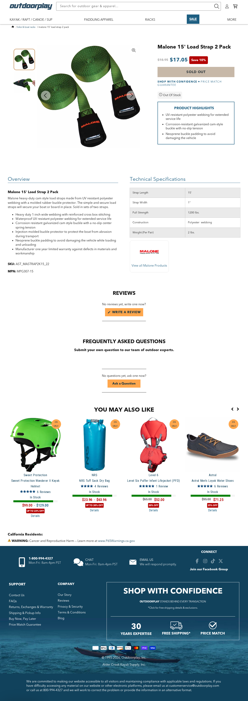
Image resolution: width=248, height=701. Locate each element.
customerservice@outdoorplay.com (194, 686)
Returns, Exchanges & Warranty (31, 607)
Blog (61, 618)
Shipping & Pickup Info (25, 613)
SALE (193, 19)
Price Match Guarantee (25, 625)
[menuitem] (33, 22)
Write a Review (127, 313)
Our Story (64, 595)
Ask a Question (126, 384)
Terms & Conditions (72, 612)
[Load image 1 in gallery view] (24, 59)
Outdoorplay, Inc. (133, 658)
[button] (235, 6)
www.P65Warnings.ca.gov (116, 541)
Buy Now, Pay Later (22, 619)
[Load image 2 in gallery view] (24, 83)
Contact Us (16, 595)
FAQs (13, 601)
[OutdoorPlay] (13, 27)
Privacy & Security (70, 607)
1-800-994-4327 (41, 558)
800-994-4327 (53, 690)
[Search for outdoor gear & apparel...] (216, 6)
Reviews (63, 601)
